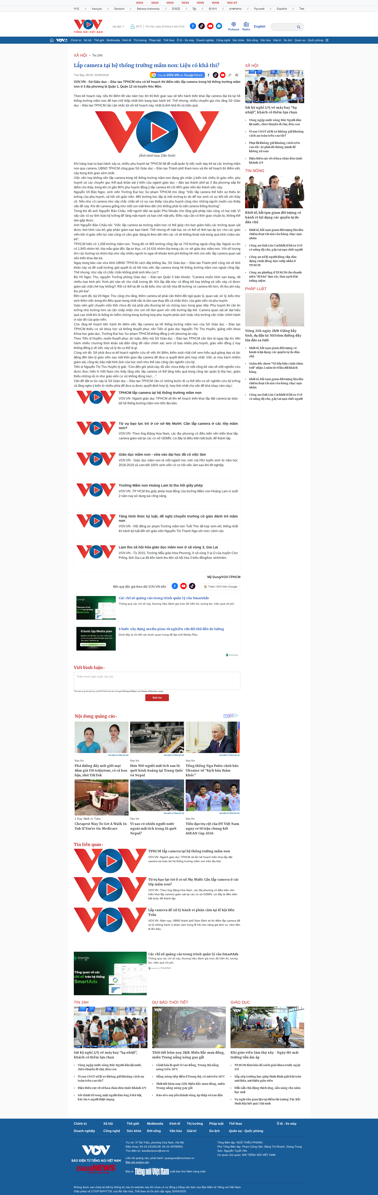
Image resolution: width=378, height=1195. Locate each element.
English (259, 26)
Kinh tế (126, 40)
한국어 (213, 8)
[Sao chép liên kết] (230, 75)
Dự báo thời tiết (170, 1002)
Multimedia (113, 40)
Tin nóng (254, 170)
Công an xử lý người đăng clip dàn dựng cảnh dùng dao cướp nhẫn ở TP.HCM (272, 261)
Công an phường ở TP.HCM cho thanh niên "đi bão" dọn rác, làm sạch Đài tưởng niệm (275, 276)
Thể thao (168, 40)
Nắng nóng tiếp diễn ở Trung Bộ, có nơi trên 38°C (190, 1076)
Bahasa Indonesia (148, 8)
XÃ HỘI (80, 55)
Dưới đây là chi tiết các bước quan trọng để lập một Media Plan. (158, 634)
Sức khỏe (238, 40)
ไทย (301, 8)
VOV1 (139, 2)
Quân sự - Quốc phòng (309, 40)
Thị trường (140, 40)
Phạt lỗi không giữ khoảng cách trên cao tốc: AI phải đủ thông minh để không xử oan (274, 147)
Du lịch (288, 40)
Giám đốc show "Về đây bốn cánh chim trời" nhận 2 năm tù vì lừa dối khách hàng (276, 368)
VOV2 (154, 2)
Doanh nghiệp (205, 40)
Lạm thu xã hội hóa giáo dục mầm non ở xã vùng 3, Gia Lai (168, 547)
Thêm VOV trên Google (222, 586)
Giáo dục (240, 1002)
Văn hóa (265, 40)
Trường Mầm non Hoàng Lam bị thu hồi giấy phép (161, 485)
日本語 (176, 8)
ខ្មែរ (194, 8)
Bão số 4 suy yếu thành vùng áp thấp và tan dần (189, 1095)
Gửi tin (157, 697)
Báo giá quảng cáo (137, 1162)
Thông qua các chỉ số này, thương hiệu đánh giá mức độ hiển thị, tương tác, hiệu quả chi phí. (177, 603)
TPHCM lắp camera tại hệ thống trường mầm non (160, 393)
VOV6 (215, 2)
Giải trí (277, 40)
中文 (76, 8)
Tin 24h (97, 55)
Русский (259, 8)
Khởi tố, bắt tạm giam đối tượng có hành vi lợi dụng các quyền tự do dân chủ (274, 352)
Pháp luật (155, 40)
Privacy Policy (129, 691)
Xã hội (88, 40)
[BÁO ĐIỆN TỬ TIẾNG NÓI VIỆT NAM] (88, 26)
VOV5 (200, 2)
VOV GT (232, 2)
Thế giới (99, 40)
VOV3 (170, 2)
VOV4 (185, 2)
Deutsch (119, 8)
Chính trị (76, 40)
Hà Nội (117, 26)
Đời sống (252, 40)
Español (282, 8)
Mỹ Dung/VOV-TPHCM (223, 577)
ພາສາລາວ (235, 8)
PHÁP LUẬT (256, 289)
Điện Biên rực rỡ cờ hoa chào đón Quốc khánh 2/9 (112, 1088)
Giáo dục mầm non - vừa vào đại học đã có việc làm (162, 454)
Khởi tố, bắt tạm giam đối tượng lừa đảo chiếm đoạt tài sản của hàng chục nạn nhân (276, 234)
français (97, 8)
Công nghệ (223, 40)
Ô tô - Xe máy (185, 40)
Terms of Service (149, 691)
